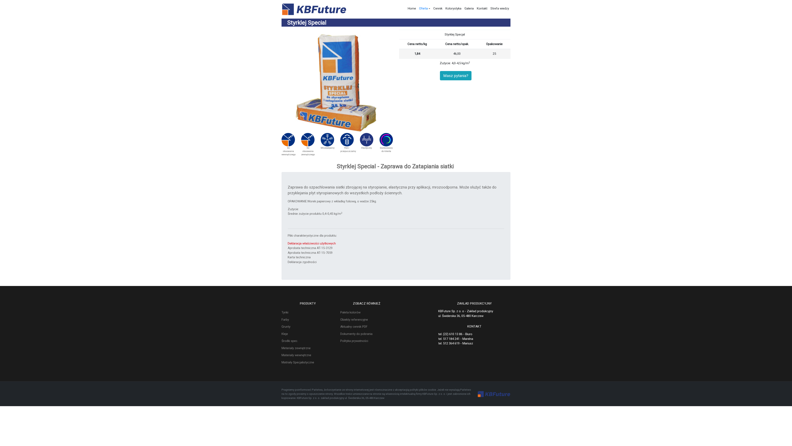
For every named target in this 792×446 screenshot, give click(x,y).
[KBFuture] (314, 9)
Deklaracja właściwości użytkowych (312, 243)
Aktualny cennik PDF (354, 327)
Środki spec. (290, 341)
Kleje (285, 334)
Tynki (285, 312)
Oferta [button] (423, 8)
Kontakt (482, 8)
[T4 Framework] (493, 394)
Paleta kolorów (350, 312)
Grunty (286, 327)
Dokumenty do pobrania (356, 334)
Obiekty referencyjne (354, 319)
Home (412, 8)
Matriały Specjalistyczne (298, 362)
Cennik (437, 8)
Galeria (469, 8)
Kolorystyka (453, 8)
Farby (285, 319)
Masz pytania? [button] (455, 76)
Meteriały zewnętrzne (296, 348)
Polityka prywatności (354, 341)
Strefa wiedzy (499, 8)
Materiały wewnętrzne (296, 355)
